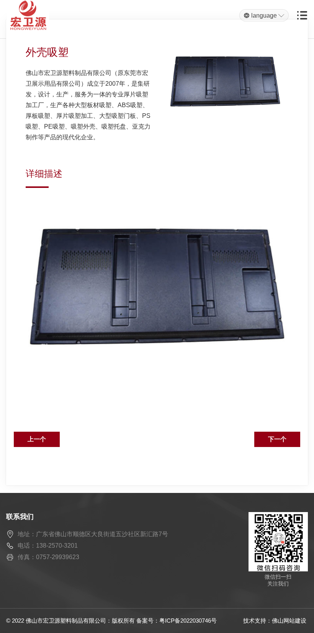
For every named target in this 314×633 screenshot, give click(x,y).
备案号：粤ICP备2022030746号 (176, 620)
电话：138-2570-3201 (48, 545)
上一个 (37, 439)
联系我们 (20, 516)
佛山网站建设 (289, 620)
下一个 (277, 439)
